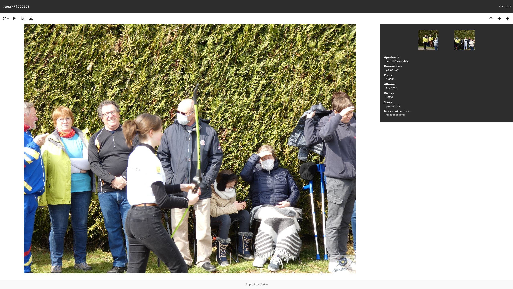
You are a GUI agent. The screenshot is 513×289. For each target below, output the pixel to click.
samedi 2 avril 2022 (397, 61)
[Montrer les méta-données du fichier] (22, 18)
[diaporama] (14, 18)
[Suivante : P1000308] (508, 18)
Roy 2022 (391, 88)
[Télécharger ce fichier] (31, 18)
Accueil (7, 6)
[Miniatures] (491, 18)
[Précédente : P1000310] (499, 18)
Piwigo (264, 284)
